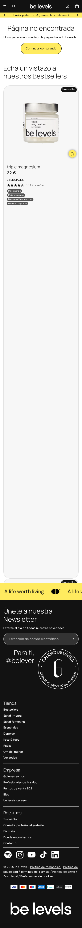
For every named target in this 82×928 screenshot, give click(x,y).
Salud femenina (14, 721)
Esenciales (10, 727)
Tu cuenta (10, 819)
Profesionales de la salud (20, 782)
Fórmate (9, 831)
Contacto (9, 843)
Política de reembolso (45, 867)
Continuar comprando (41, 48)
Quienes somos (14, 776)
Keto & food (11, 739)
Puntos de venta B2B (17, 788)
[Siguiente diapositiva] (77, 15)
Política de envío (64, 872)
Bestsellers (10, 709)
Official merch (13, 752)
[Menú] (5, 6)
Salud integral (12, 715)
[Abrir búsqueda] (14, 6)
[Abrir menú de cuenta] (67, 6)
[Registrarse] (72, 639)
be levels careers (15, 800)
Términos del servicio (35, 872)
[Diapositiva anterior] (4, 15)
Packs (7, 745)
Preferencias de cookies (36, 876)
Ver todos (10, 757)
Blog (6, 794)
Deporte (9, 733)
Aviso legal (11, 876)
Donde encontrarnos (17, 837)
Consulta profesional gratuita (23, 825)
